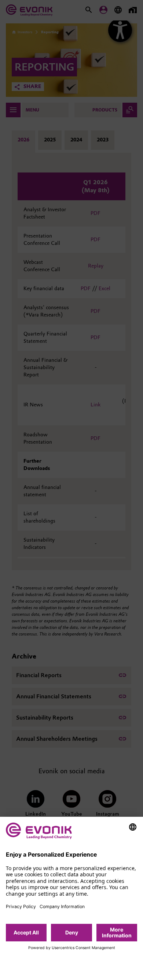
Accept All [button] (26, 932)
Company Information (62, 906)
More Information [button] (117, 932)
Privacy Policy (21, 906)
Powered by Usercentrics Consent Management (71, 948)
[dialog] (71, 886)
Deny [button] (71, 932)
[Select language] (132, 827)
